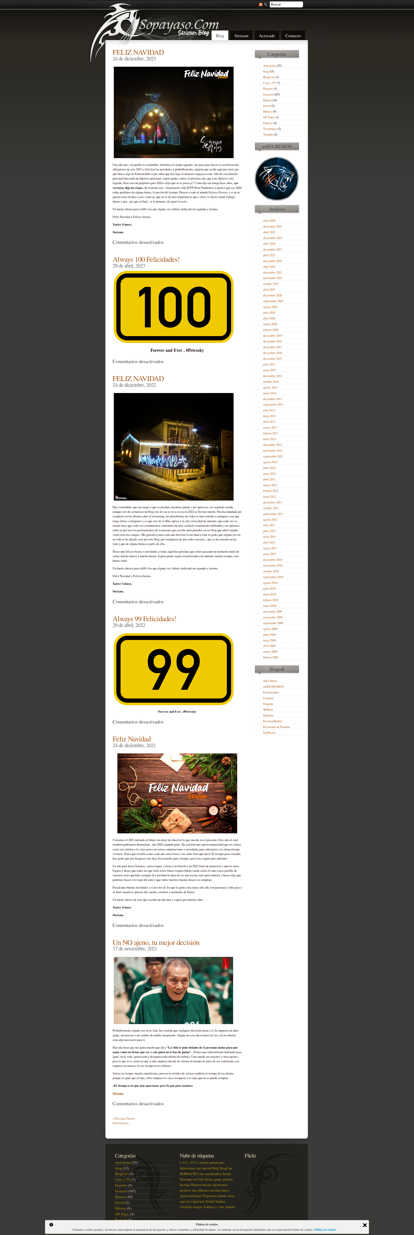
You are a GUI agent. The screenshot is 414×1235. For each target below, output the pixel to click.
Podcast (268, 123)
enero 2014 (269, 393)
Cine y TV (269, 83)
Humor (267, 100)
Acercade (267, 35)
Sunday (220, 1201)
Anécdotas (269, 66)
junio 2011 (269, 531)
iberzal (206, 1184)
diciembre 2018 (272, 341)
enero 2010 (269, 606)
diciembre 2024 (272, 238)
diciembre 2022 (272, 261)
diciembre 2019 (272, 336)
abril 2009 (269, 646)
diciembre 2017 (272, 347)
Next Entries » (121, 1123)
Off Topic (269, 117)
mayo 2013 (269, 416)
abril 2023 (269, 255)
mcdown (185, 1190)
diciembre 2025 (272, 226)
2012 (193, 1162)
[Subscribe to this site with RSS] (258, 4)
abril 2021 (269, 289)
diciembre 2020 (272, 295)
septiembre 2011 (273, 514)
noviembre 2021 (272, 278)
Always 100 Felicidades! (146, 259)
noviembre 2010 (272, 565)
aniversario (217, 1162)
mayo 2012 (269, 473)
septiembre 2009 (273, 623)
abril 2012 (269, 479)
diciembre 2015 (272, 359)
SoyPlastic (269, 733)
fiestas (209, 1179)
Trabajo (208, 1207)
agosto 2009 (270, 629)
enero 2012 (269, 497)
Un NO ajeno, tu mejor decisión (156, 942)
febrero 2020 (270, 330)
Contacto (293, 35)
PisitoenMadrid (272, 721)
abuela (204, 1162)
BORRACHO (189, 1173)
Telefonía (186, 1207)
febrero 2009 (270, 657)
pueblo (222, 1195)
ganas (218, 1179)
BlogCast (269, 77)
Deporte (268, 89)
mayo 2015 (269, 370)
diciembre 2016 (272, 353)
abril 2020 (269, 318)
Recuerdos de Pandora (276, 727)
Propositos (209, 1195)
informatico (220, 1184)
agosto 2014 (270, 387)
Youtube (268, 134)
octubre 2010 (271, 571)
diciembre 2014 (272, 376)
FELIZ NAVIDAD (138, 52)
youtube (230, 1207)
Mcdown (268, 715)
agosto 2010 (270, 583)
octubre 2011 (271, 508)
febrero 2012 (270, 491)
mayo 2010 (269, 594)
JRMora (268, 710)
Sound (210, 1201)
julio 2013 (269, 410)
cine (201, 1173)
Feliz (200, 1179)
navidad (215, 1190)
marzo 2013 (270, 427)
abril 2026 (269, 221)
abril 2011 (269, 542)
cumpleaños (213, 1173)
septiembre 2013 (273, 404)
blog (265, 71)
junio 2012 (269, 468)
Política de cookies (325, 1230)
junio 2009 (269, 634)
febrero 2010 (270, 600)
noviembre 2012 (272, 450)
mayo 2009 (269, 640)
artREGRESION (273, 687)
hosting (185, 1184)
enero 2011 (269, 554)
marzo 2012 (270, 485)
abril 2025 (269, 232)
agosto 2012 (270, 462)
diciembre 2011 (272, 502)
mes (194, 1190)
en (194, 1179)
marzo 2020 (270, 324)
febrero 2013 (270, 433)
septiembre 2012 (273, 456)
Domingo (186, 1179)
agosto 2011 (270, 520)
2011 (185, 1162)
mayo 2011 (269, 537)
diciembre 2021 (272, 272)
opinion (185, 1195)
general (228, 1179)
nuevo (225, 1190)
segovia (185, 1201)
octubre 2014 (271, 382)
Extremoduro (271, 692)
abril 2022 (269, 267)
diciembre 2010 (272, 560)
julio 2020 (269, 312)
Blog (220, 35)
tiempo (197, 1207)
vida (221, 1207)
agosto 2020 (270, 307)
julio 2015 (269, 364)
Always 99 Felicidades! (144, 618)
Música (267, 111)
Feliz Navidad (132, 739)
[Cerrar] (365, 1225)
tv (215, 1207)
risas (231, 1195)
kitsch (266, 106)
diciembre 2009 (272, 611)
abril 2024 (269, 244)
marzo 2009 (270, 652)
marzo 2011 (270, 548)
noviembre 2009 (272, 617)
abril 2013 (269, 422)
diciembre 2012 (272, 445)
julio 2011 (269, 525)
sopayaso (198, 1201)
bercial (206, 1168)
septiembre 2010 (273, 577)
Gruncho (268, 704)
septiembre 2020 (273, 301)
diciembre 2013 (272, 399)
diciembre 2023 (272, 249)
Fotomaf (268, 698)
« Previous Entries (124, 1118)
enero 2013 (269, 439)
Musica (203, 1190)
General (268, 94)
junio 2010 (269, 588)
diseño (226, 1173)
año (198, 1168)
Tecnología (270, 129)
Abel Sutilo (270, 681)
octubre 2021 (271, 284)
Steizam (241, 35)
